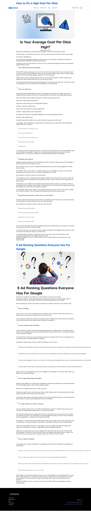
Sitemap (80, 504)
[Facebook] (77, 500)
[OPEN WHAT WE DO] (46, 7)
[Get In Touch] (81, 8)
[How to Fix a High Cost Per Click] (45, 22)
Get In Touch (75, 7)
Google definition (29, 166)
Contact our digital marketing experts (38, 237)
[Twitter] (79, 500)
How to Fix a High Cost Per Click (37, 3)
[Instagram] (81, 500)
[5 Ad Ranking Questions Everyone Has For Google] (45, 268)
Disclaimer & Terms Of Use (74, 504)
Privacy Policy (65, 504)
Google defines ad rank (22, 313)
